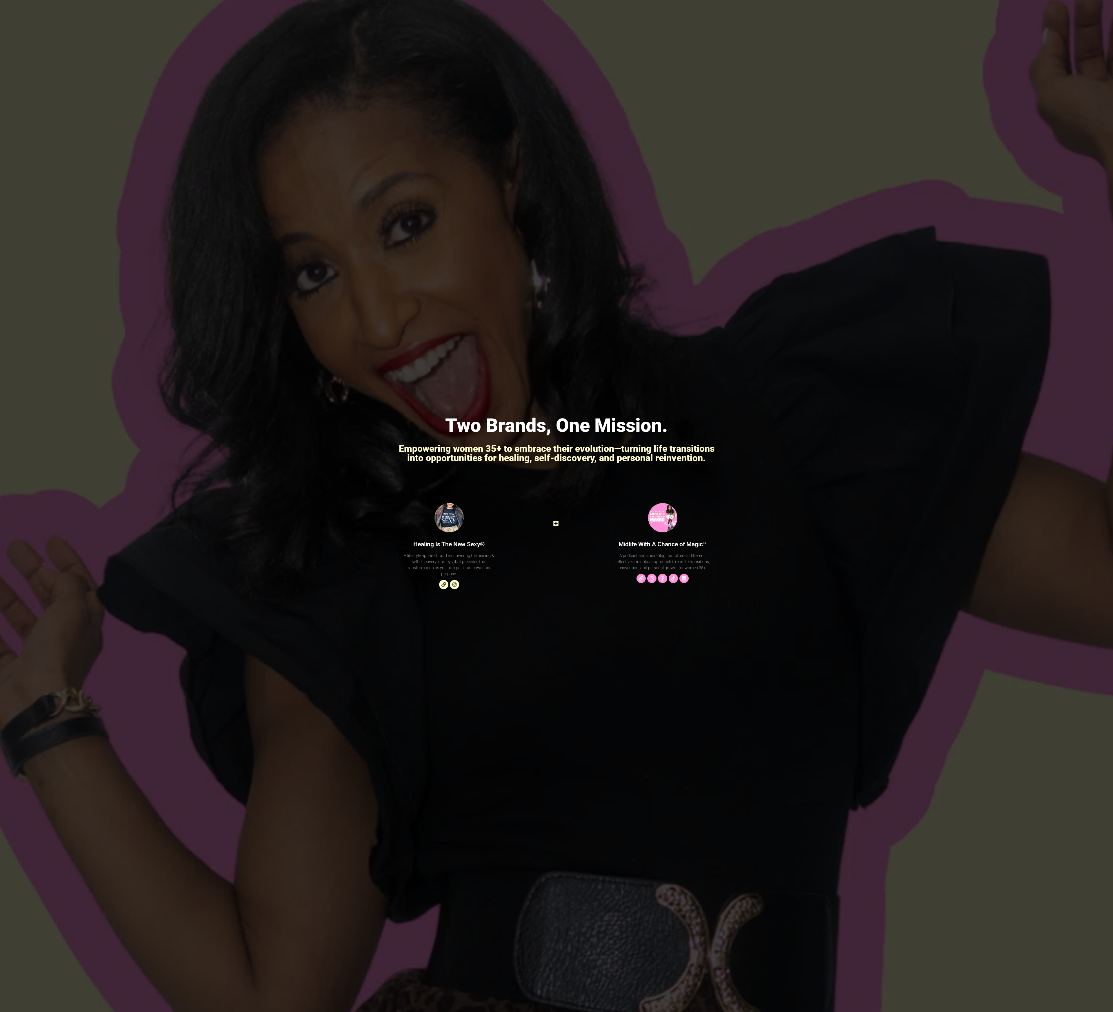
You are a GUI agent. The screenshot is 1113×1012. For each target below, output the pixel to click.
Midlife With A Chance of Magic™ (663, 544)
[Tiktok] (673, 578)
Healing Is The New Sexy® (449, 544)
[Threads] (662, 578)
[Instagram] (454, 584)
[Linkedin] (684, 578)
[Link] (443, 584)
